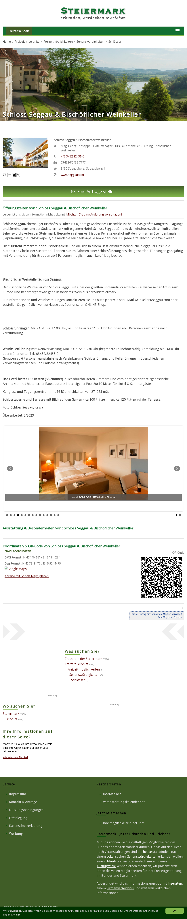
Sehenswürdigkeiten (90, 42)
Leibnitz (34, 42)
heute (147, 852)
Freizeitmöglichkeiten (58, 42)
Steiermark (11, 714)
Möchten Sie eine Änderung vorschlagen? (94, 214)
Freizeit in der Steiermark (83, 659)
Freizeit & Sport (18, 31)
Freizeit (20, 42)
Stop (180, 515)
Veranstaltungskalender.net (124, 802)
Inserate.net (112, 794)
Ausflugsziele (106, 866)
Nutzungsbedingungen (26, 810)
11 (44, 515)
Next (177, 468)
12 (47, 515)
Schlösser (114, 42)
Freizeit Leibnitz (77, 664)
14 (55, 515)
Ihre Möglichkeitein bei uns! (123, 823)
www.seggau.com (72, 175)
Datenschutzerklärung (26, 826)
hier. (18, 914)
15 (58, 515)
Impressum (17, 794)
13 (51, 515)
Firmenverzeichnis (120, 888)
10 (40, 515)
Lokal (111, 856)
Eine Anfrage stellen (96, 191)
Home (7, 42)
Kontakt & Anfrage (23, 802)
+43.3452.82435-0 (72, 156)
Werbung (16, 833)
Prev (10, 468)
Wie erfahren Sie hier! (15, 757)
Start (177, 515)
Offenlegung (18, 818)
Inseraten (175, 883)
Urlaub (111, 861)
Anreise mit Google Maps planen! (27, 576)
